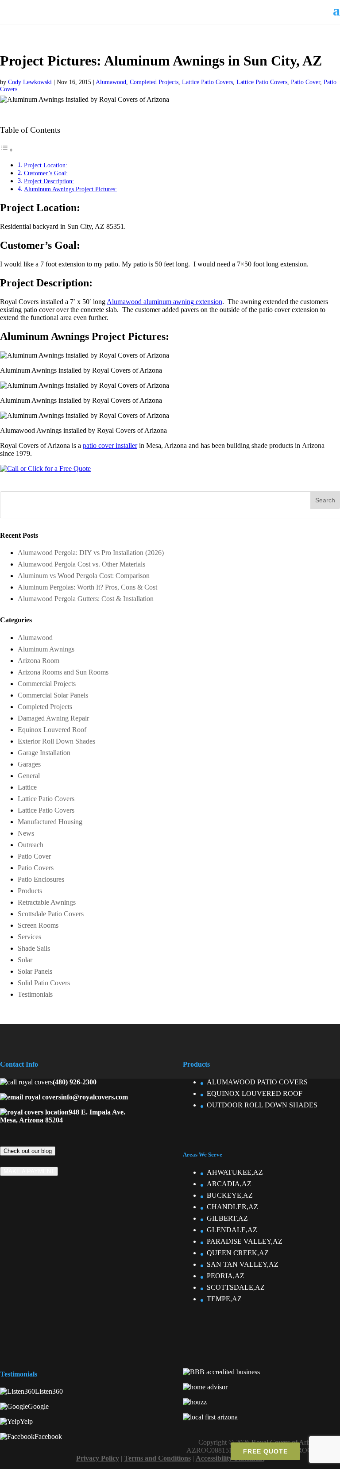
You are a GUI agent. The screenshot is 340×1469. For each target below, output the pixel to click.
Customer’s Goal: (46, 173)
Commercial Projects (47, 683)
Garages (29, 764)
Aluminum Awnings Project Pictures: (70, 189)
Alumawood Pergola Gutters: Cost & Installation (86, 598)
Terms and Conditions (157, 1458)
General (29, 775)
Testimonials (35, 994)
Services (29, 937)
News (26, 833)
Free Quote (265, 1451)
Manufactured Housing (50, 821)
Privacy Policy (97, 1458)
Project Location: (45, 165)
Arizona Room (38, 660)
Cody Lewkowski (30, 82)
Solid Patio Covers (44, 983)
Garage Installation (44, 752)
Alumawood (111, 82)
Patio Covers (36, 867)
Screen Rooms (38, 925)
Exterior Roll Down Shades (56, 741)
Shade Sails (34, 948)
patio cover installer (110, 445)
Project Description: (49, 181)
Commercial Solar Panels (53, 695)
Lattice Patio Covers (207, 82)
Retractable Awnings (47, 902)
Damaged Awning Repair (53, 718)
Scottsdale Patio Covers (51, 914)
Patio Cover (305, 82)
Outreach (30, 844)
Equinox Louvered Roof (52, 729)
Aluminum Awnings (46, 649)
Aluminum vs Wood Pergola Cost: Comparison (84, 575)
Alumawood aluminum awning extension (164, 301)
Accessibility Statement (230, 1458)
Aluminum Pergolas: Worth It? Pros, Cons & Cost (87, 587)
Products (30, 891)
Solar (25, 960)
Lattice (27, 787)
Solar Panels (35, 971)
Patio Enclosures (41, 879)
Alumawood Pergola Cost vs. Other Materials (81, 564)
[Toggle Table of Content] (6, 150)
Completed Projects (154, 82)
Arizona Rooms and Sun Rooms (63, 672)
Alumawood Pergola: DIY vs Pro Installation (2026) (91, 552)
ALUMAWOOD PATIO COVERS (257, 1082)
